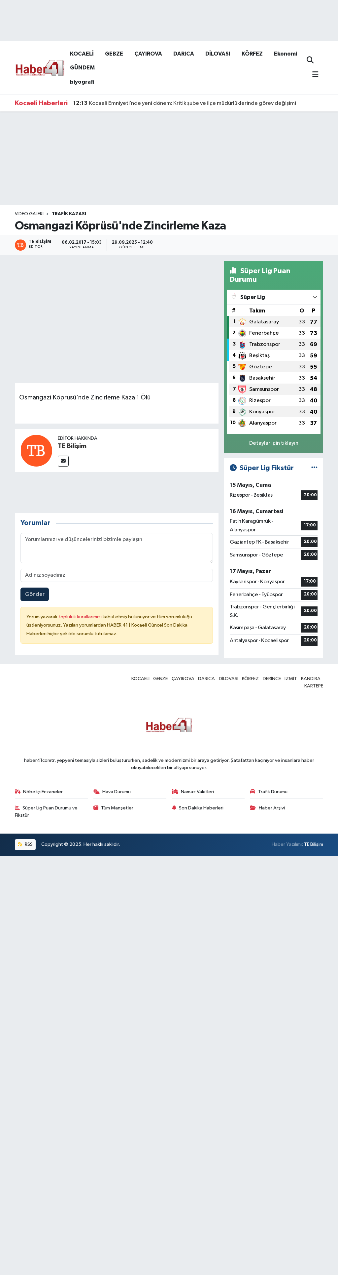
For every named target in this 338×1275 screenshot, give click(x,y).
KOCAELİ (82, 54)
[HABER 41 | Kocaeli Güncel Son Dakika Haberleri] (39, 67)
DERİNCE (272, 678)
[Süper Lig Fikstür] (314, 468)
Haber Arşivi (272, 807)
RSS (28, 844)
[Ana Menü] (313, 75)
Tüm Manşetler (117, 807)
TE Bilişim (72, 446)
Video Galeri (29, 214)
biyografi (82, 82)
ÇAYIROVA (148, 54)
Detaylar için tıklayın (273, 443)
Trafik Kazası (69, 214)
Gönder (35, 594)
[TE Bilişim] (36, 450)
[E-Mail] (63, 461)
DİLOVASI (217, 54)
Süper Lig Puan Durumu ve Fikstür (46, 811)
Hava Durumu (116, 791)
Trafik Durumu (272, 791)
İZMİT (291, 678)
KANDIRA (311, 678)
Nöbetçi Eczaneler (43, 791)
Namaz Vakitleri (197, 791)
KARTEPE (313, 685)
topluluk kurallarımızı (80, 616)
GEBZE (114, 54)
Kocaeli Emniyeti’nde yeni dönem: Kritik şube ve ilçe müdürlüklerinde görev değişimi (184, 103)
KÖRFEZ (252, 54)
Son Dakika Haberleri (201, 807)
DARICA (183, 54)
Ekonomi (285, 54)
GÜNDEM (82, 67)
